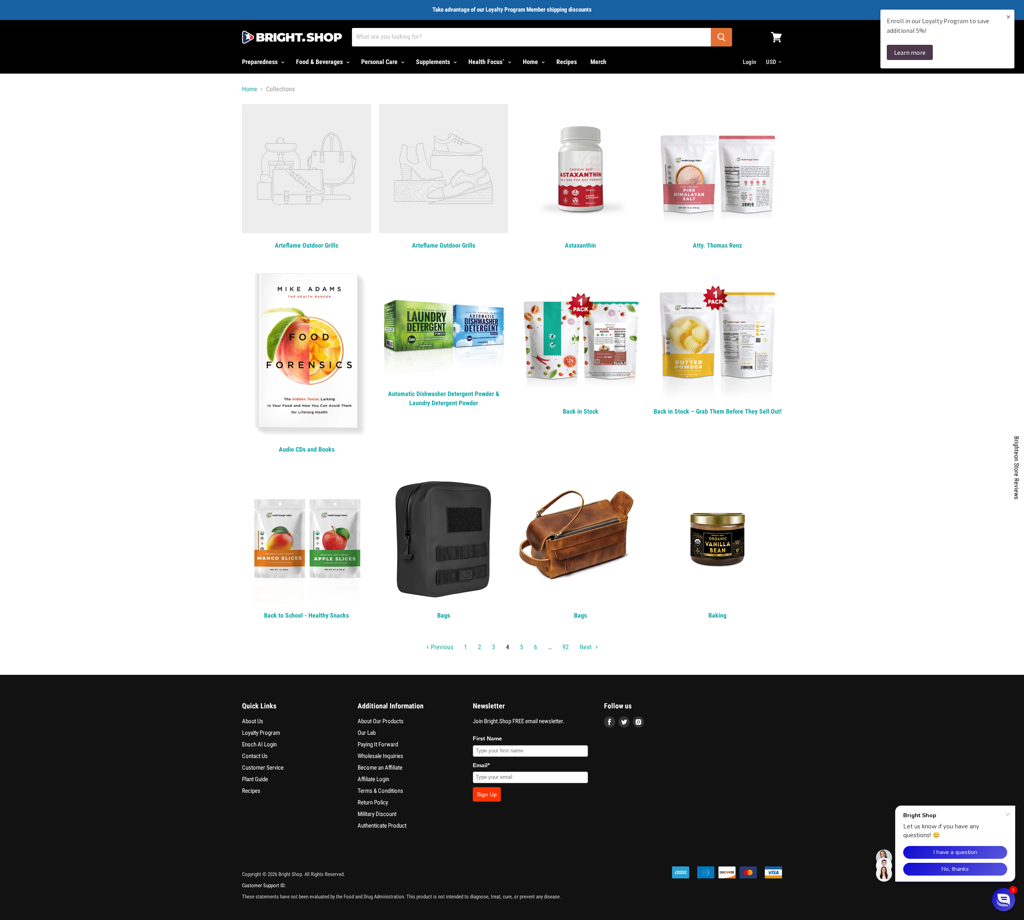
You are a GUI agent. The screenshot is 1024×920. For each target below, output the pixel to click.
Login (749, 62)
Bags (443, 615)
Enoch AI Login (259, 744)
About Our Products (381, 721)
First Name (487, 738)
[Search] (721, 37)
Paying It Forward (378, 744)
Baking (717, 615)
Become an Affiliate (380, 767)
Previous (441, 647)
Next (586, 647)
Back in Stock (580, 411)
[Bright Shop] (292, 37)
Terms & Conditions (380, 790)
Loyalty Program (261, 732)
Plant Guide (255, 779)
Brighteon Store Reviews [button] (1016, 467)
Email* (481, 765)
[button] (1003, 899)
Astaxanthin (580, 245)
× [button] (1008, 17)
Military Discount (377, 814)
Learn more (910, 52)
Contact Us (255, 756)
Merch (598, 62)
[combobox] (531, 37)
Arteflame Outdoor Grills (306, 245)
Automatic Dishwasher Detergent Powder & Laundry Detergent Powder (443, 398)
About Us (252, 721)
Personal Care (380, 62)
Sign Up (487, 794)
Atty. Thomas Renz (717, 245)
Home (531, 62)
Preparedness (260, 62)
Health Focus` (487, 62)
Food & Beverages (320, 62)
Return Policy (373, 802)
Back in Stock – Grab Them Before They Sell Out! (718, 411)
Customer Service (263, 767)
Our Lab (367, 732)
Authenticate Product (382, 825)
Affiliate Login (373, 779)
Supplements (434, 62)
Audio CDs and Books (306, 449)
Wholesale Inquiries (380, 756)
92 (565, 647)
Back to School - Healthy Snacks (306, 615)
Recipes (566, 62)
